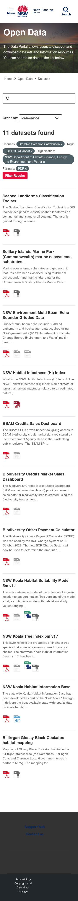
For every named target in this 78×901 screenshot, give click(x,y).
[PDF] (8, 228)
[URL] (18, 349)
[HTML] (18, 714)
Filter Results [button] (15, 175)
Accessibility (23, 879)
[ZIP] (18, 228)
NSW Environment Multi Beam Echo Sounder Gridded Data (36, 315)
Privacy (23, 891)
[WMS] (27, 613)
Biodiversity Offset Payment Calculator (39, 530)
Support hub (34, 827)
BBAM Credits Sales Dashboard (32, 423)
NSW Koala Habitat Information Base (36, 687)
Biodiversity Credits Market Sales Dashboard (33, 476)
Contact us (35, 834)
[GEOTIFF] (18, 400)
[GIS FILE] (29, 349)
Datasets (44, 78)
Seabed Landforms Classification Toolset (33, 198)
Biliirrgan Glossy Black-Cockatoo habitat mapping (33, 740)
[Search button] (8, 98)
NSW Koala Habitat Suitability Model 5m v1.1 (36, 583)
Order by (10, 117)
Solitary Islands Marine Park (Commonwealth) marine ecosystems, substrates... (38, 256)
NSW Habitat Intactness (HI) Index (34, 372)
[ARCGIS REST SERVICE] (18, 613)
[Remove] (61, 144)
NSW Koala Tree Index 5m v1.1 (31, 636)
